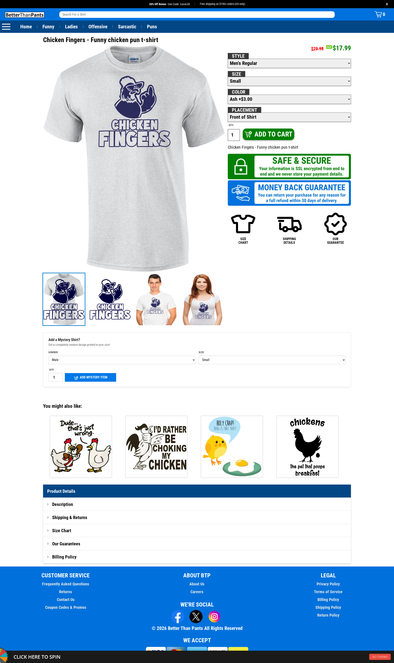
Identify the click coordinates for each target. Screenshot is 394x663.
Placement (244, 110)
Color (238, 92)
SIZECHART (243, 241)
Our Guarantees (66, 543)
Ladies (71, 27)
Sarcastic (127, 27)
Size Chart (61, 530)
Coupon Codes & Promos (65, 607)
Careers (196, 591)
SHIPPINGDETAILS (289, 241)
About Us (196, 583)
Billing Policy (64, 557)
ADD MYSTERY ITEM (93, 377)
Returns (65, 591)
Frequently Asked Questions (65, 583)
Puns (152, 27)
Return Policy (328, 615)
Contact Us (65, 599)
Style (238, 56)
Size (236, 74)
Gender (53, 352)
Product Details (61, 491)
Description (62, 504)
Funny (48, 27)
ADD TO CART (273, 134)
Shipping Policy (328, 607)
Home (26, 27)
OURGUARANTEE (335, 241)
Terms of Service (328, 591)
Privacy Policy (328, 583)
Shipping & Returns (69, 517)
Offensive (97, 27)
